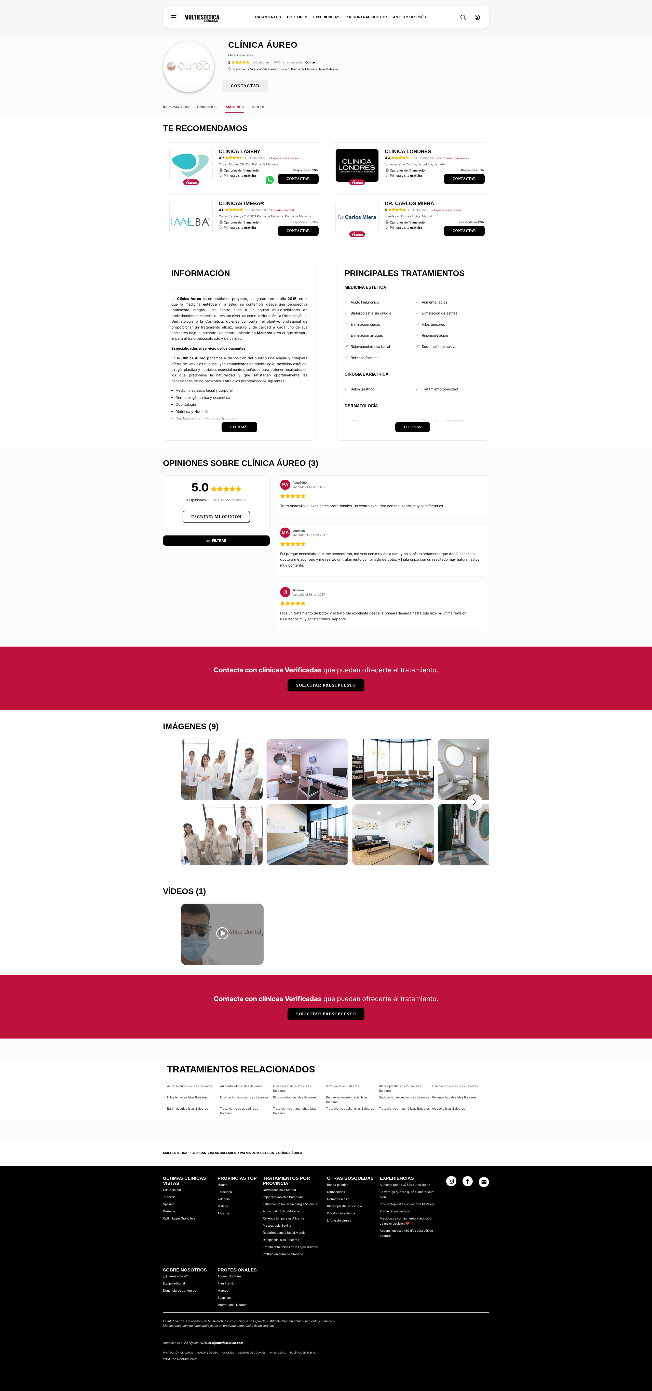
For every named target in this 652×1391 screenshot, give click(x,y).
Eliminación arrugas (367, 335)
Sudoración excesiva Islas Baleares (404, 1097)
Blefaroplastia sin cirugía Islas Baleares (400, 1088)
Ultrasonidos (336, 1192)
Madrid (222, 1185)
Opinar (310, 62)
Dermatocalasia (338, 1199)
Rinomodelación (435, 335)
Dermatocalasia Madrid (279, 1190)
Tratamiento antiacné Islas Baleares (404, 1108)
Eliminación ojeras (365, 324)
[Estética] (203, 18)
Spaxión (168, 1204)
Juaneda (169, 1197)
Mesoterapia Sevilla (277, 1225)
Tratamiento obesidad (440, 389)
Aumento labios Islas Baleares (241, 1086)
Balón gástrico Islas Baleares (187, 1108)
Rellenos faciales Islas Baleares (454, 1097)
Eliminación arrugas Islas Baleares (244, 1097)
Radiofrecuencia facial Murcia (284, 1233)
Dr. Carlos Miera (409, 203)
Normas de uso (207, 1352)
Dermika (169, 1211)
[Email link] (484, 1182)
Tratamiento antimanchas (443, 420)
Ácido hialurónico (365, 302)
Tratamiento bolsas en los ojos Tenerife (290, 1247)
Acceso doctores (229, 1276)
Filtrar (219, 540)
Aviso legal (277, 1352)
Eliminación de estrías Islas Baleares (292, 1088)
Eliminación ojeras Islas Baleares (455, 1086)
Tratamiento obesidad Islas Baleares (239, 1111)
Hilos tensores (433, 324)
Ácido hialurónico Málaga (281, 1211)
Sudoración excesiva (439, 346)
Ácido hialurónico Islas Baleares (189, 1086)
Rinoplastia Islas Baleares (281, 1240)
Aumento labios (434, 302)
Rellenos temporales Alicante (283, 1218)
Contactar (298, 179)
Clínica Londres (408, 151)
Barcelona (225, 1192)
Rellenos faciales (364, 358)
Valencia (224, 1199)
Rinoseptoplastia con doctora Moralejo (407, 1204)
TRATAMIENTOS (267, 17)
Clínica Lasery (239, 151)
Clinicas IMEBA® (241, 203)
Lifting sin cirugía (339, 1220)
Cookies (228, 1352)
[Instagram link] (451, 1183)
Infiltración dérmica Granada (283, 1254)
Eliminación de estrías (439, 313)
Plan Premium (227, 1283)
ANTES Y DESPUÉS (409, 17)
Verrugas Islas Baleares (342, 1086)
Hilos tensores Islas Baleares (187, 1097)
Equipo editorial (174, 1283)
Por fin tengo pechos (394, 1211)
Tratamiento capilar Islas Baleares (350, 1108)
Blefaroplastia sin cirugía (371, 313)
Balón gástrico (362, 389)
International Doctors (232, 1305)
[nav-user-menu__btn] (477, 17)
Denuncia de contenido (179, 1290)
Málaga (223, 1206)
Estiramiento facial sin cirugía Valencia (290, 1204)
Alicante (223, 1213)
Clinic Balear (172, 1190)
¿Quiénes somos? (175, 1276)
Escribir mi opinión (216, 517)
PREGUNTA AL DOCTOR (366, 17)
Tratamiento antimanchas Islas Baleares (294, 1111)
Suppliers (224, 1298)
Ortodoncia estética (341, 1213)
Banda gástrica (337, 1185)
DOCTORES (297, 17)
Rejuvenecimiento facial (370, 346)
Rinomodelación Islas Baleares (294, 1097)
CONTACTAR (245, 86)
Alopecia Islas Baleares (448, 1108)
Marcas (223, 1290)
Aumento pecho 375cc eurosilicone (405, 1185)
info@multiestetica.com (225, 1343)
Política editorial (303, 1352)
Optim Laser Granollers (179, 1218)
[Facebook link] (468, 1183)
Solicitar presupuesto (326, 685)
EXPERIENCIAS (326, 17)
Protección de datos (178, 1352)
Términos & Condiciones (180, 1359)
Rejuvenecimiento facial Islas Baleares (347, 1099)
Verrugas (358, 420)
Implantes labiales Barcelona (283, 1197)
